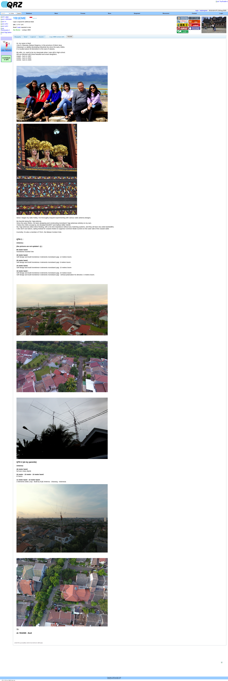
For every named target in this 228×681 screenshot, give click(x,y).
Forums (83, 13)
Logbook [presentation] (33, 37)
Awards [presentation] (41, 37)
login (197, 10)
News (56, 13)
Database (29, 13)
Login (221, 13)
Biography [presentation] (18, 37)
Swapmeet (137, 13)
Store (109, 13)
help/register (204, 10)
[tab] (17, 36)
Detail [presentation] (25, 37)
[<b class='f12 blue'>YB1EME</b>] (213, 32)
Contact (194, 13)
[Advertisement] (116, 662)
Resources (166, 13)
